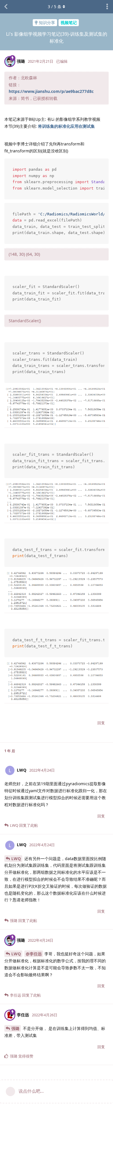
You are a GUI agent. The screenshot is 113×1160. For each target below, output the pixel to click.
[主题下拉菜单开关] (107, 6)
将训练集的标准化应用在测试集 (66, 126)
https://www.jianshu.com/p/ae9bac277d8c (51, 91)
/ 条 (54, 6)
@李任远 (34, 954)
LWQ (16, 858)
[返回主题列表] (6, 6)
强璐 (15, 1028)
